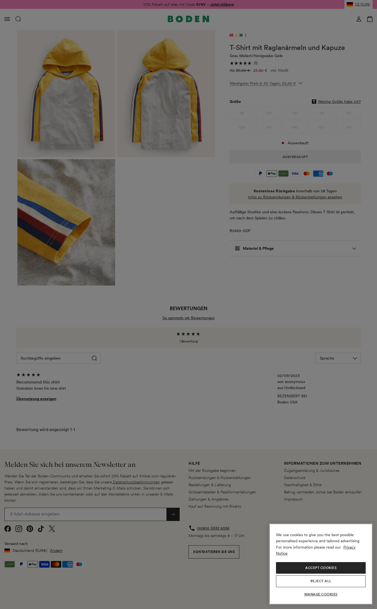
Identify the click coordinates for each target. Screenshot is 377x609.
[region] (321, 564)
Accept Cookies (320, 568)
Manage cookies (321, 594)
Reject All (320, 581)
